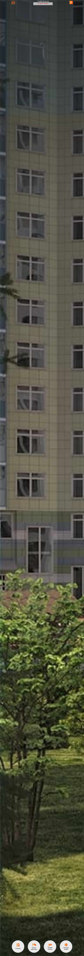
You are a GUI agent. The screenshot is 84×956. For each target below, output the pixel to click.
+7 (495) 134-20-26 (43, 1)
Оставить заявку (42, 3)
